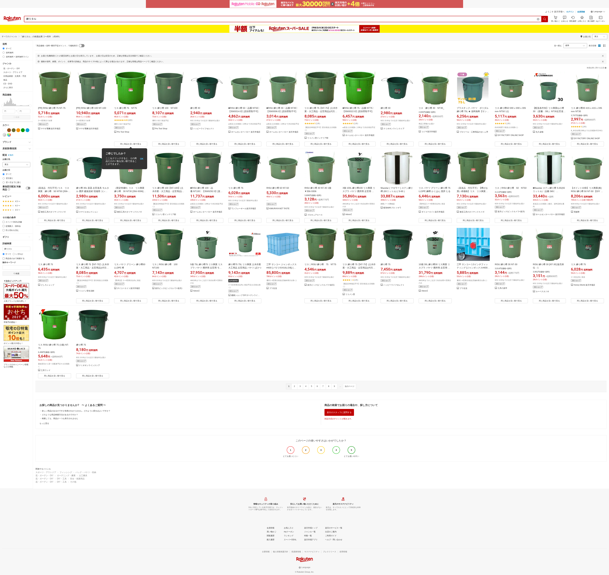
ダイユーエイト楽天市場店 (433, 212)
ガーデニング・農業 (66, 475)
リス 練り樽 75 (235, 188)
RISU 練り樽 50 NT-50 (277, 188)
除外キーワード (9, 262)
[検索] (545, 19)
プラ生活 (273, 288)
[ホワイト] (4, 130)
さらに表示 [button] (8, 87)
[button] (598, 12)
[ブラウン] (9, 130)
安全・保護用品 (77, 478)
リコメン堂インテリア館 (317, 138)
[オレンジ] (18, 130)
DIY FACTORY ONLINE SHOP (511, 135)
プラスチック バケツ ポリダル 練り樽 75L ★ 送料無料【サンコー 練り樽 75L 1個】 (473, 111)
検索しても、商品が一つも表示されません (60, 418)
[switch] (28, 188)
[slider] (2, 106)
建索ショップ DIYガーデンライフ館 (246, 295)
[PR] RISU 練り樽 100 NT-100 (91, 108)
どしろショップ (47, 285)
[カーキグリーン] (14, 130)
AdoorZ (348, 214)
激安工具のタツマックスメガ (53, 212)
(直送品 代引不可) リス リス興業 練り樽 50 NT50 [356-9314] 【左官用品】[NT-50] (53, 191)
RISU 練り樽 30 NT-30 (506, 264)
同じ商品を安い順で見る (130, 144)
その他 (73, 482)
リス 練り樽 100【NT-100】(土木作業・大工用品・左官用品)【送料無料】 (167, 191)
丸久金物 (539, 132)
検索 (17, 117)
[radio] (4, 48)
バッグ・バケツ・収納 (85, 472)
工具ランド (45, 370)
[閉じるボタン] (603, 55)
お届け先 (6, 159)
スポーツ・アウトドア (46, 472)
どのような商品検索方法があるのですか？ (60, 415)
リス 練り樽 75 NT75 (125, 108)
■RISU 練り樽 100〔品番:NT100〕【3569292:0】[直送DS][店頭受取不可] (206, 191)
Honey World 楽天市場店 (584, 285)
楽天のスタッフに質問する (339, 412)
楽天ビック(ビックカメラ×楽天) (511, 212)
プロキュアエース (315, 215)
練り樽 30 (195, 108)
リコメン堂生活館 (86, 291)
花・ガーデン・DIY (44, 475)
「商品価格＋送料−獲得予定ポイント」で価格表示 (56, 46)
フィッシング (66, 472)
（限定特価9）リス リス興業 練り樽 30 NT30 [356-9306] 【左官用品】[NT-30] (130, 191)
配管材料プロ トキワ (392, 208)
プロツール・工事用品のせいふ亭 (474, 132)
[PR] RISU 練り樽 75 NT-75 (51, 108)
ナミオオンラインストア (393, 129)
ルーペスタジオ (542, 292)
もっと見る (44, 423)
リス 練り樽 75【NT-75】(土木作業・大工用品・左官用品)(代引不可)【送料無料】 (320, 111)
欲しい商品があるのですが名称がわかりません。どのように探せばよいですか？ (76, 411)
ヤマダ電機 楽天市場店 (50, 129)
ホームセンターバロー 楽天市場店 (245, 132)
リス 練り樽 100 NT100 (164, 108)
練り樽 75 (385, 264)
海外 (11, 155)
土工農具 (83, 475)
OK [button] (141, 158)
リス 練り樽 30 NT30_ (431, 108)
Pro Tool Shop (123, 132)
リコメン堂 (350, 294)
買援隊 (577, 212)
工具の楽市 (502, 288)
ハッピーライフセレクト (203, 129)
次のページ (349, 386)
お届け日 (6, 170)
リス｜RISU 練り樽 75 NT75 (320, 264)
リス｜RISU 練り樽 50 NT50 (511, 188)
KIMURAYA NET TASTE (279, 209)
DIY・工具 (62, 478)
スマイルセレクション (88, 212)
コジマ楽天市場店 (429, 132)
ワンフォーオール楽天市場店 (243, 209)
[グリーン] (23, 130)
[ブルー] (27, 130)
